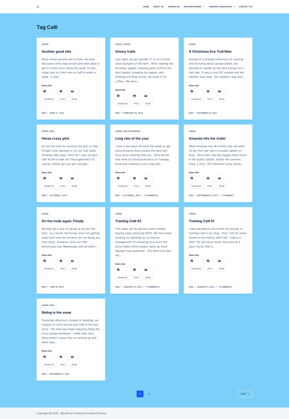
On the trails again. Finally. (63, 221)
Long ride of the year (132, 138)
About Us (158, 6)
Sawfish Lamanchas (220, 6)
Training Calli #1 (202, 221)
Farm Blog (174, 6)
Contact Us (245, 6)
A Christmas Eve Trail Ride (210, 51)
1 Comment (228, 195)
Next (243, 394)
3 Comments (225, 287)
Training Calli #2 (128, 221)
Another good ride (56, 51)
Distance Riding (192, 6)
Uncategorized (131, 131)
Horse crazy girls (55, 138)
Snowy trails (125, 51)
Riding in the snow (56, 312)
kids (52, 131)
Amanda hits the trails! (207, 138)
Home (146, 6)
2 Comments (151, 195)
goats (118, 44)
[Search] (38, 7)
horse (45, 44)
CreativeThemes (96, 413)
